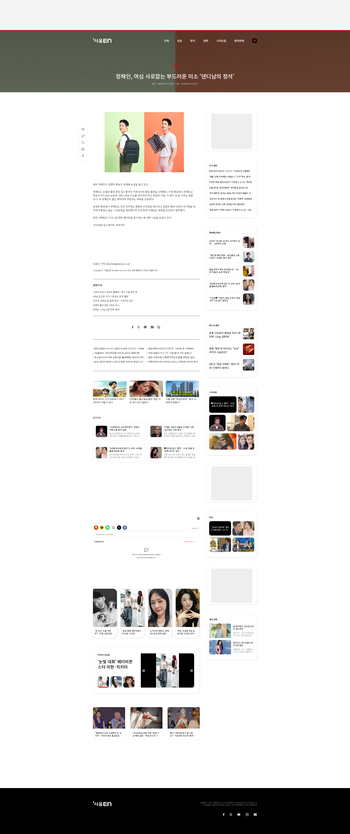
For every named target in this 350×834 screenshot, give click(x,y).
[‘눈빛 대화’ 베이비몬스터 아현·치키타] (167, 670)
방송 (179, 41)
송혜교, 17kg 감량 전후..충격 (106, 309)
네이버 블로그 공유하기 (152, 327)
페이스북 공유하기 (133, 327)
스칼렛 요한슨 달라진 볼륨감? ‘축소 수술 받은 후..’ (116, 292)
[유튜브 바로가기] (239, 814)
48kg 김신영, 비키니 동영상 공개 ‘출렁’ (111, 296)
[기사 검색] (252, 40)
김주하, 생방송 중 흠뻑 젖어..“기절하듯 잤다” (113, 300)
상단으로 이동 (82, 156)
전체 (166, 41)
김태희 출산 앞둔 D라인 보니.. (106, 305)
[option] (167, 670)
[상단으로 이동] (82, 156)
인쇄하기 (82, 149)
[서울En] (102, 40)
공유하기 (82, 135)
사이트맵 (248, 802)
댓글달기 (82, 142)
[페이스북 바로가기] (223, 814)
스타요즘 (221, 41)
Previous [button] (143, 670)
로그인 (255, 802)
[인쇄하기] (82, 149)
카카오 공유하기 (145, 327)
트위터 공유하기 (138, 327)
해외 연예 (213, 619)
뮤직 (192, 41)
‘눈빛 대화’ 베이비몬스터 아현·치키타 (115, 664)
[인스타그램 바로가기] (247, 814)
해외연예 (239, 41)
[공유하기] (82, 135)
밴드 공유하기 (159, 327)
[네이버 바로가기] (255, 814)
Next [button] (191, 670)
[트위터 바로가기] (230, 814)
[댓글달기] (82, 142)
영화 (205, 41)
